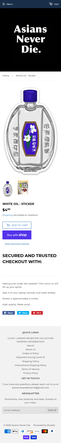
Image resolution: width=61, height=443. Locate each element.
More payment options (17, 243)
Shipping (7, 215)
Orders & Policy (30, 353)
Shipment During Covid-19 (30, 357)
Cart (56, 4)
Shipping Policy (30, 361)
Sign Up (52, 410)
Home (5, 75)
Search (30, 345)
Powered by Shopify (44, 425)
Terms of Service (30, 369)
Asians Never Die (21, 425)
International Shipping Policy (30, 365)
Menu (10, 4)
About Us (31, 349)
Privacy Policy (30, 373)
